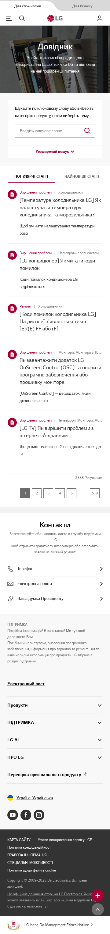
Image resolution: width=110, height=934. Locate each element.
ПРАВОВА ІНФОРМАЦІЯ (26, 854)
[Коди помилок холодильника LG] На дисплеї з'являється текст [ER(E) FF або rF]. (58, 321)
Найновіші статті (81, 176)
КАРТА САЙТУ (19, 839)
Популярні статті (31, 176)
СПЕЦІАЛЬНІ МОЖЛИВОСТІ (30, 862)
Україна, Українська (34, 798)
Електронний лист (26, 684)
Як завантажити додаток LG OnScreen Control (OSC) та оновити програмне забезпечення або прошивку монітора (60, 371)
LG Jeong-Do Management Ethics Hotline (56, 924)
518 (95, 493)
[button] (55, 722)
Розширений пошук (52, 151)
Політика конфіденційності (29, 847)
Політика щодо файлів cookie (31, 870)
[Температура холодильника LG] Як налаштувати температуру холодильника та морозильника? (60, 207)
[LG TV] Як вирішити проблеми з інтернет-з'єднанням (57, 431)
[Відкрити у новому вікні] (12, 815)
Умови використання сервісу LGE (65, 839)
